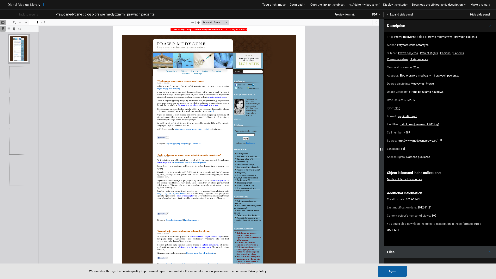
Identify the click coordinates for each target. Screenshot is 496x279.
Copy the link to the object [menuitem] (327, 4)
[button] (440, 26)
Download (295, 4)
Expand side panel (401, 14)
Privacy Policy (257, 271)
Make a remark (480, 4)
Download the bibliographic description (437, 4)
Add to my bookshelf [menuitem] (365, 4)
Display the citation (395, 4)
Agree (392, 271)
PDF (374, 14)
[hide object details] (381, 149)
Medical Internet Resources (404, 179)
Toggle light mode (274, 4)
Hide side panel (480, 14)
